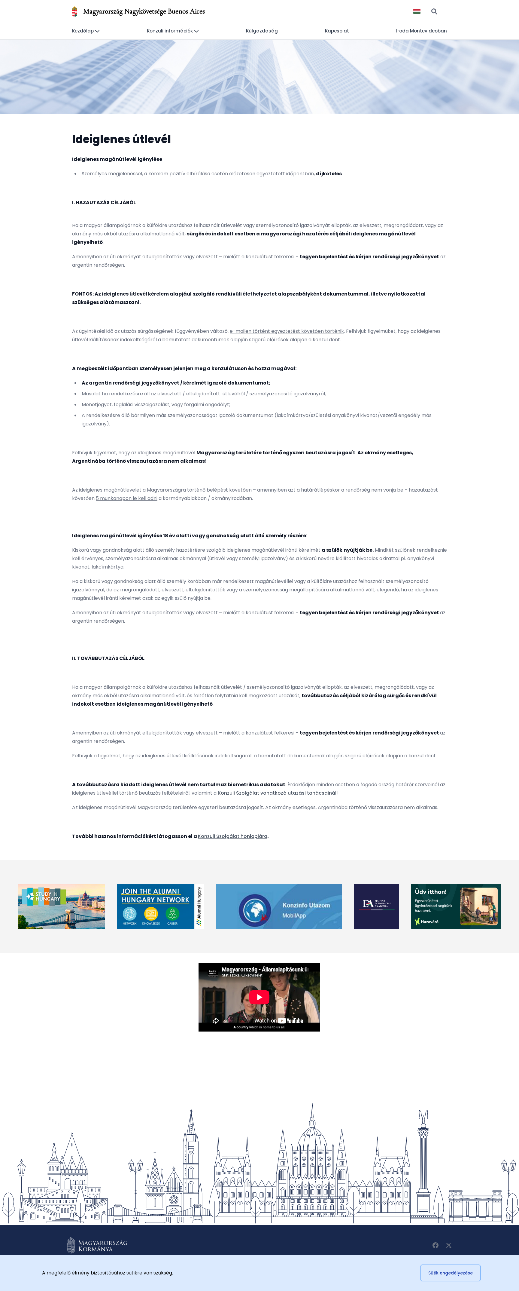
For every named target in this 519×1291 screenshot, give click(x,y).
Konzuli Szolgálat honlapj (228, 836)
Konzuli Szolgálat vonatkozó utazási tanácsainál (277, 793)
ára (263, 836)
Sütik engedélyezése (450, 1273)
